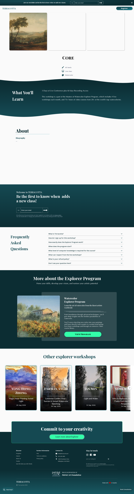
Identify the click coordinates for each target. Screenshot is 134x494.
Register (124, 8)
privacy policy (58, 215)
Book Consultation (125, 489)
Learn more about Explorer (66, 437)
